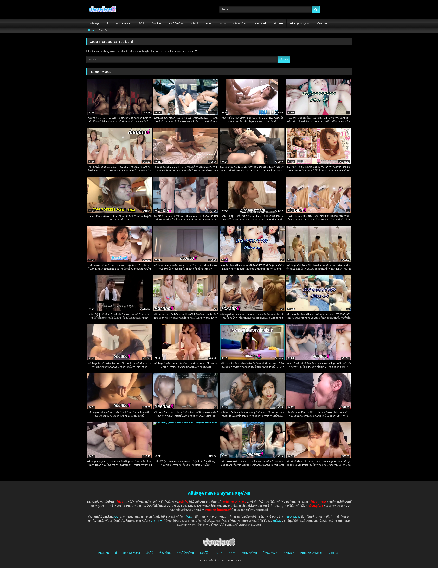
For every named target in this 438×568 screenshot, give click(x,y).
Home (91, 30)
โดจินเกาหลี (260, 23)
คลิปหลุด (94, 23)
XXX (116, 516)
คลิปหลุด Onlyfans (300, 23)
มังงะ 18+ (322, 23)
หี (107, 23)
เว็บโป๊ (141, 23)
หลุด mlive (157, 520)
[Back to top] (427, 558)
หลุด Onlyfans (122, 23)
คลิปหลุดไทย (239, 23)
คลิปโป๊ (194, 23)
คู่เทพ (223, 23)
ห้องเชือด (156, 23)
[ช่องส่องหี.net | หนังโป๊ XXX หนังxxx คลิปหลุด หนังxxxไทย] (101, 10)
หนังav (277, 520)
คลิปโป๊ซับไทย (176, 23)
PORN (209, 23)
